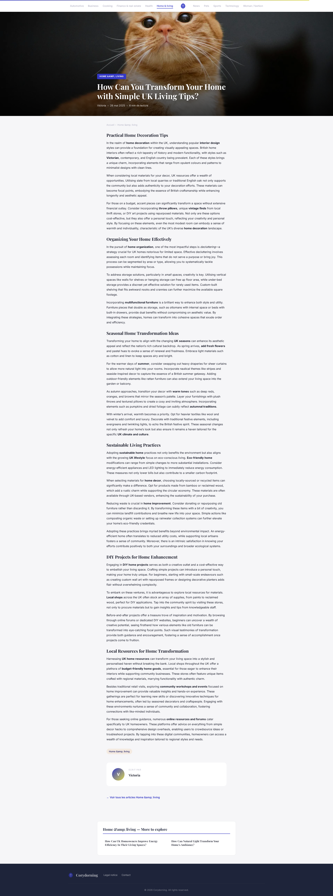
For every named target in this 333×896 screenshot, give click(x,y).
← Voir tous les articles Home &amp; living (133, 797)
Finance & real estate (129, 5)
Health (149, 5)
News (196, 5)
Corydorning (87, 875)
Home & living (165, 5)
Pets (206, 5)
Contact (126, 874)
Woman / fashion (253, 5)
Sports (217, 5)
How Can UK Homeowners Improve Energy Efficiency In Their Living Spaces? (131, 843)
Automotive (77, 5)
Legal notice (110, 874)
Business (93, 5)
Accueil (110, 124)
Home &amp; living (111, 76)
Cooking (108, 5)
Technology (232, 5)
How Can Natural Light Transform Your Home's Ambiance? (195, 843)
